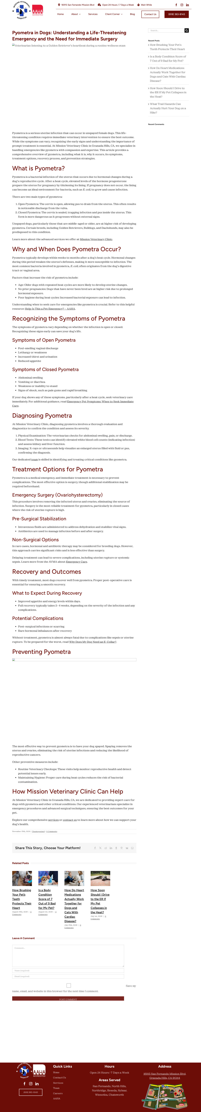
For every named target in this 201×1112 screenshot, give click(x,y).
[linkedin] (187, 5)
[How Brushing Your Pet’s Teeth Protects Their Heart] (22, 872)
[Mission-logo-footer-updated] (30, 1064)
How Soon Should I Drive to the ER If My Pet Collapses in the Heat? (168, 92)
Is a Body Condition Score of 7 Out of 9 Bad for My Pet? (47, 899)
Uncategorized (38, 831)
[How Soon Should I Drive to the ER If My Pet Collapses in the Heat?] (100, 872)
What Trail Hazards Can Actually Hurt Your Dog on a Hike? (168, 108)
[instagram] (182, 5)
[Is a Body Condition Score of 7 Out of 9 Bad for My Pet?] (48, 872)
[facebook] (176, 5)
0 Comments (51, 831)
